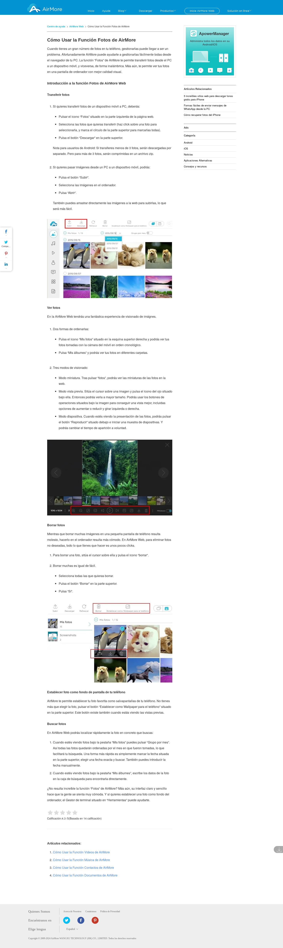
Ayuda (106, 11)
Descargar (145, 11)
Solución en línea (238, 11)
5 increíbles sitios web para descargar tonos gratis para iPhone (208, 97)
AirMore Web (76, 26)
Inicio (91, 11)
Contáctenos (90, 911)
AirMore (52, 9)
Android (188, 142)
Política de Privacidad (110, 911)
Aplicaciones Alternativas (198, 160)
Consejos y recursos (195, 166)
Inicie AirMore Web (202, 11)
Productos (167, 11)
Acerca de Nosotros (72, 911)
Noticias (188, 154)
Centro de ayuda (56, 26)
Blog (121, 11)
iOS (186, 148)
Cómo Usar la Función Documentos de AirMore (85, 875)
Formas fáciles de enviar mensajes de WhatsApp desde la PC (205, 107)
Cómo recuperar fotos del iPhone (202, 115)
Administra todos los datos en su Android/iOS (210, 42)
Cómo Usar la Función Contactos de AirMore (83, 867)
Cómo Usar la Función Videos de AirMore (81, 852)
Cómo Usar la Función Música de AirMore (81, 860)
